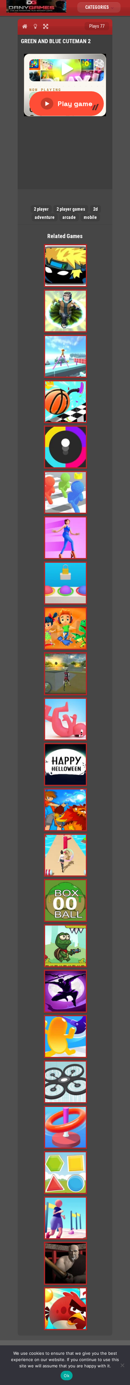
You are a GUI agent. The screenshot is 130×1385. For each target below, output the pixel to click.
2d (95, 209)
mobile (90, 217)
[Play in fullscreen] (46, 26)
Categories (97, 7)
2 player (41, 209)
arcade (69, 217)
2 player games (70, 209)
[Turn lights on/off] (35, 26)
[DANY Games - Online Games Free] (36, 11)
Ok (66, 1375)
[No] (122, 1365)
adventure (45, 217)
